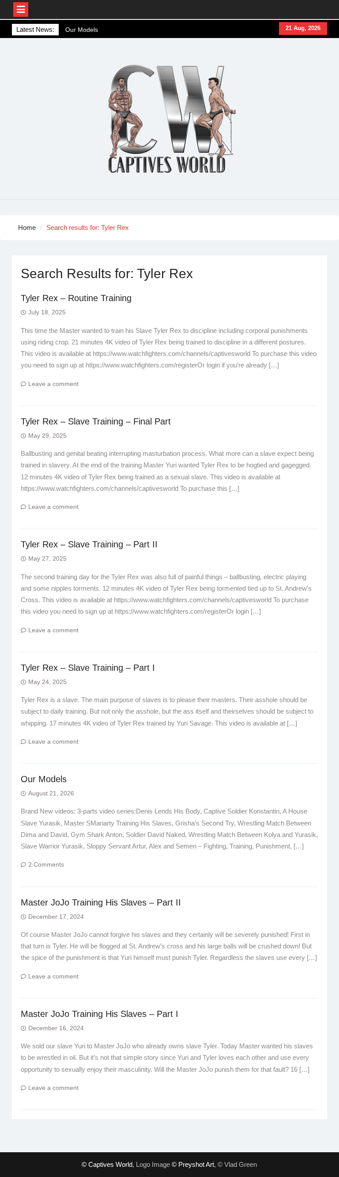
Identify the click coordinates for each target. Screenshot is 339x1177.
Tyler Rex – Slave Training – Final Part (96, 421)
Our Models (81, 28)
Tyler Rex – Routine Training (76, 298)
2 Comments (46, 864)
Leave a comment (53, 383)
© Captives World (107, 1164)
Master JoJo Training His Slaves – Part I (99, 1014)
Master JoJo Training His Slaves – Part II (101, 902)
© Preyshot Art (193, 1164)
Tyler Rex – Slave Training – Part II (89, 544)
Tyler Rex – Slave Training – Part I (88, 668)
